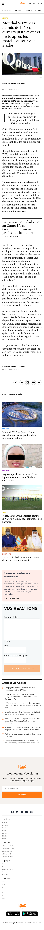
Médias (4, 836)
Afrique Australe (7, 857)
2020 (3, 887)
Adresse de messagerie (16, 655)
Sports (5, 18)
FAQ (3, 866)
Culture (4, 833)
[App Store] (13, 913)
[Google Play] (30, 913)
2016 (3, 898)
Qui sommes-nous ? (8, 864)
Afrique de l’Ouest (8, 848)
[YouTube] (22, 811)
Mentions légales (7, 869)
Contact (5, 872)
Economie (28, 10)
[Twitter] (17, 811)
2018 (3, 892)
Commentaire (11, 617)
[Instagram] (31, 811)
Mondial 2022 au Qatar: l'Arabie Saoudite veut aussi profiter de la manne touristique (21, 229)
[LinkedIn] (26, 811)
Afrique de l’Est (7, 854)
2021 (3, 884)
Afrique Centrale (7, 851)
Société (38, 10)
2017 (3, 895)
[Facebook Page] (12, 811)
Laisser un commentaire (22, 668)
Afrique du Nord (7, 846)
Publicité (5, 874)
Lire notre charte (11, 598)
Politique (18, 10)
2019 (3, 890)
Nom (6, 645)
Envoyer (22, 795)
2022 (3, 882)
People (4, 830)
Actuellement (6, 10)
